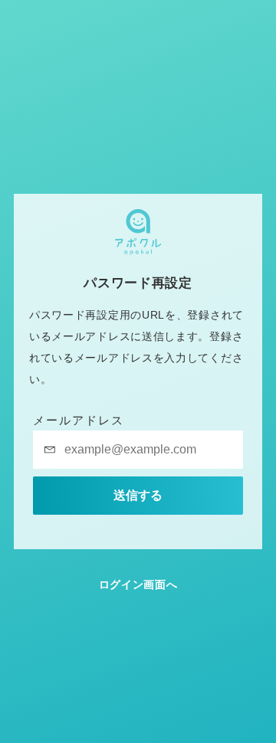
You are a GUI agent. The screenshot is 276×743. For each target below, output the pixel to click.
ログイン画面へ (138, 584)
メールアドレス (78, 420)
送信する (138, 495)
